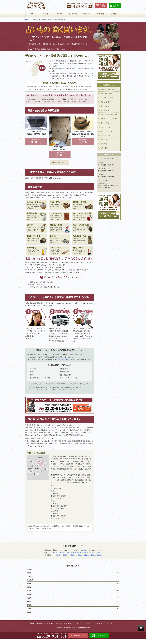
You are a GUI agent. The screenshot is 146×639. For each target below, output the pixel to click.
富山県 (85, 555)
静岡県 (78, 555)
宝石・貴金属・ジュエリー (109, 114)
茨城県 (98, 552)
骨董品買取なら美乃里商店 (73, 627)
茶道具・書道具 (105, 102)
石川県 (92, 555)
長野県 (65, 555)
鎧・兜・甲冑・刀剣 (107, 131)
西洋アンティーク (106, 144)
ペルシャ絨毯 (105, 110)
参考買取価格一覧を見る (59, 162)
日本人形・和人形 (106, 135)
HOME (32, 14)
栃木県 (91, 552)
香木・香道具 (105, 106)
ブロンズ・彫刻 (105, 127)
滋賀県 (99, 555)
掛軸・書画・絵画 (106, 93)
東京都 (55, 552)
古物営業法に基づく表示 (63, 623)
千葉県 (77, 552)
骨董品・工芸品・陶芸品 (108, 89)
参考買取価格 (73, 14)
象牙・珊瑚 (104, 148)
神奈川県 (69, 552)
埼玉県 (62, 552)
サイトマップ (110, 623)
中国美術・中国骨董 (107, 98)
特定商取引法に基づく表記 (45, 623)
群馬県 (84, 552)
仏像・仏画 (104, 139)
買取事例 (59, 14)
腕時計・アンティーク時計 (109, 118)
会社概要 (114, 14)
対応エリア (86, 14)
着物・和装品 (105, 123)
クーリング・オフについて (81, 623)
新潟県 (58, 555)
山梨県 (72, 555)
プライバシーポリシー (64, 359)
